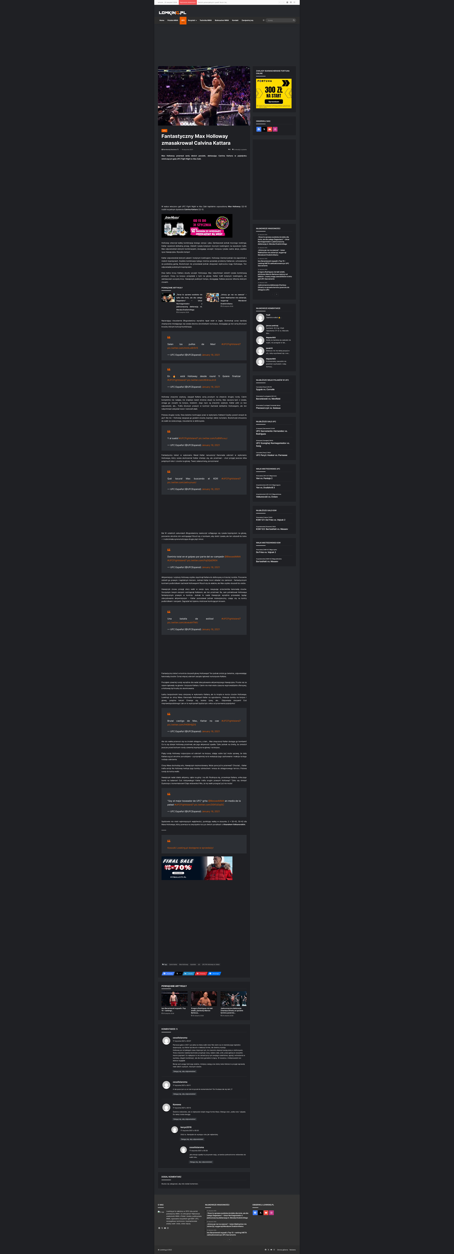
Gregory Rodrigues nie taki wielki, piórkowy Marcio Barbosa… (202, 1010)
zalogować (174, 1184)
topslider (193, 964)
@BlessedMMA (233, 556)
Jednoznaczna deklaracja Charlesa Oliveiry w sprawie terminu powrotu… (232, 1010)
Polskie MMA (173, 20)
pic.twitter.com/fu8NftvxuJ (213, 438)
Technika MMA (206, 20)
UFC (183, 20)
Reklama (293, 1250)
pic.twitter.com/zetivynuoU (181, 482)
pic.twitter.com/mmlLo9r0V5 (182, 348)
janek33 (269, 348)
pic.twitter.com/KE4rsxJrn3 (201, 380)
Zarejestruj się (247, 20)
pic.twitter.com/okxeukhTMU (182, 622)
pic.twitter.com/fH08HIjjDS (181, 724)
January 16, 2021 (211, 354)
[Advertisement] (227, 44)
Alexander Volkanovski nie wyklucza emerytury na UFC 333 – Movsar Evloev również (229, 2)
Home (161, 20)
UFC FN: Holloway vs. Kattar (211, 964)
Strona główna (282, 1250)
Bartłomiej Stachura (170, 149)
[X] (162, 1228)
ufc (199, 964)
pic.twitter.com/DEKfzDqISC (209, 804)
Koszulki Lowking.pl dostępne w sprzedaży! (190, 847)
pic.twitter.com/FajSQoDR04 (202, 560)
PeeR (268, 315)
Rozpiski (191, 20)
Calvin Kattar (173, 964)
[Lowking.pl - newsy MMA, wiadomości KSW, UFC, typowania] (172, 13)
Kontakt (235, 20)
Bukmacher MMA (222, 20)
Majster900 (271, 337)
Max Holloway (183, 964)
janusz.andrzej (272, 326)
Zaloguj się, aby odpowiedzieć (184, 1071)
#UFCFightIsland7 (231, 344)
